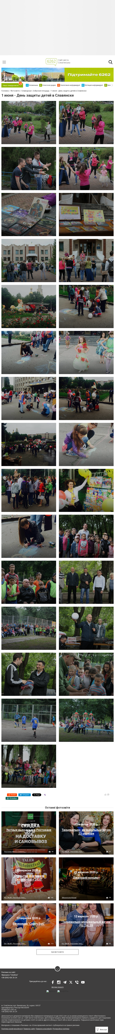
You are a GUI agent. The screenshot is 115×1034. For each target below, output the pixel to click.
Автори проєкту (57, 987)
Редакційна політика (61, 1029)
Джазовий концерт (86, 877)
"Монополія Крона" (69, 898)
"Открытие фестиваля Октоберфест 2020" (28, 877)
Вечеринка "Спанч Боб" (29, 923)
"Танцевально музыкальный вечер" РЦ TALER (86, 923)
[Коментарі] (108, 794)
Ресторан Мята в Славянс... (15, 852)
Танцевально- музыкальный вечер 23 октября (86, 831)
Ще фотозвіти (57, 952)
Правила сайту (29, 1029)
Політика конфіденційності (12, 1029)
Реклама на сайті (8, 972)
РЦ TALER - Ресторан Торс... (15, 898)
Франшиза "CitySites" (9, 975)
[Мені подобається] (105, 794)
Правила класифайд (44, 1029)
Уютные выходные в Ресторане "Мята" (28, 831)
